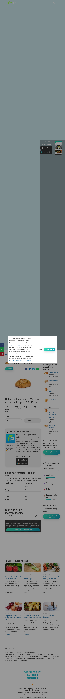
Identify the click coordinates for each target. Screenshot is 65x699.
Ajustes (40, 349)
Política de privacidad (15, 360)
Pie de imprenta (27, 360)
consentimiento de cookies (16, 345)
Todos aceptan (49, 349)
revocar (20, 354)
